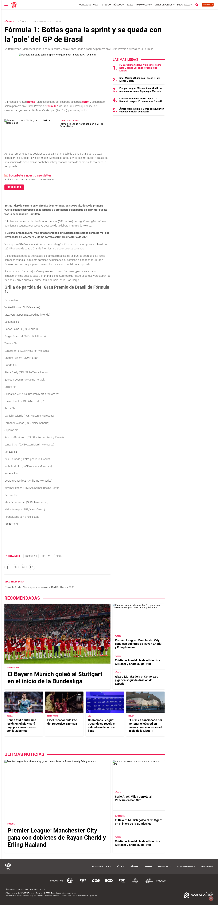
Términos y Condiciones (16, 889)
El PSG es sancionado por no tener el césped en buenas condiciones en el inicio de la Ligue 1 (145, 725)
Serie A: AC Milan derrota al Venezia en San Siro (133, 798)
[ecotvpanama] (109, 882)
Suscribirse (14, 187)
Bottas (31, 101)
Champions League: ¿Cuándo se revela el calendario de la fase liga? (101, 725)
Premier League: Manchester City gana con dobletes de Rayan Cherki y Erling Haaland (138, 643)
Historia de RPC (37, 889)
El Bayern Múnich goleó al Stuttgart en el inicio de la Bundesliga (54, 678)
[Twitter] (15, 567)
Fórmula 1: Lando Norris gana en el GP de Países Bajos (81, 125)
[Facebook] (7, 567)
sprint (85, 101)
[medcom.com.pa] (161, 882)
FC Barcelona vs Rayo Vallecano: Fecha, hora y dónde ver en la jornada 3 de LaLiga (140, 67)
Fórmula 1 (23, 21)
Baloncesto (143, 5)
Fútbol (105, 5)
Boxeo (130, 5)
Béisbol (117, 5)
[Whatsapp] (23, 567)
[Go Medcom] (56, 882)
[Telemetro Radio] (148, 882)
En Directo (208, 5)
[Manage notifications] (211, 898)
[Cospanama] (95, 882)
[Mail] (31, 567)
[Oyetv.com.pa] (82, 882)
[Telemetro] (69, 882)
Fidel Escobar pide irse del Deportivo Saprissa (62, 721)
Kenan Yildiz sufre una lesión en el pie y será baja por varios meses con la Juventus (21, 725)
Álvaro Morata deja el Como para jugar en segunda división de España (141, 110)
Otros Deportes (163, 5)
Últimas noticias (88, 5)
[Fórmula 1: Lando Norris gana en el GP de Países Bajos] (30, 122)
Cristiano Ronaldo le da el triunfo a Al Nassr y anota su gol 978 (137, 662)
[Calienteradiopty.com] (135, 882)
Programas (183, 5)
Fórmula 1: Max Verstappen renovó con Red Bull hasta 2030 (39, 587)
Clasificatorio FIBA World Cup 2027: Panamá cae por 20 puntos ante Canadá (140, 100)
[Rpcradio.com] (122, 882)
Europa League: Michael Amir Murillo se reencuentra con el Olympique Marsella (140, 89)
